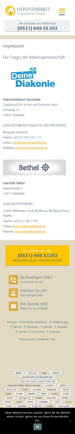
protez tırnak (11, 389)
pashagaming (25, 398)
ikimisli (25, 389)
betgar (44, 373)
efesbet (44, 393)
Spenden (48, 327)
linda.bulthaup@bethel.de (28, 226)
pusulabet (49, 385)
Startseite (12, 322)
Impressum (55, 331)
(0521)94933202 (37, 28)
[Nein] (70, 421)
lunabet (8, 393)
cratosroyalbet (64, 406)
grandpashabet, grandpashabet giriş (37, 377)
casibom (63, 385)
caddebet (56, 373)
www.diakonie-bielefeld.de (31, 148)
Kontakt (22, 331)
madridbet (43, 402)
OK (37, 426)
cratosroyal (32, 373)
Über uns (17, 327)
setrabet (31, 393)
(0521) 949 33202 (38, 255)
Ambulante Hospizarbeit (35, 322)
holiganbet (51, 389)
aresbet (19, 373)
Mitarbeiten (32, 327)
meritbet (65, 389)
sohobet (64, 398)
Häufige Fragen (60, 322)
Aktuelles (62, 327)
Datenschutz (38, 331)
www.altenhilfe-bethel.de (30, 232)
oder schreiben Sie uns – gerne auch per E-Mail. (37, 260)
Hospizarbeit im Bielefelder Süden (28, 11)
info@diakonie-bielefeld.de (29, 143)
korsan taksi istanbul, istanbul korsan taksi (37, 381)
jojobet (19, 402)
